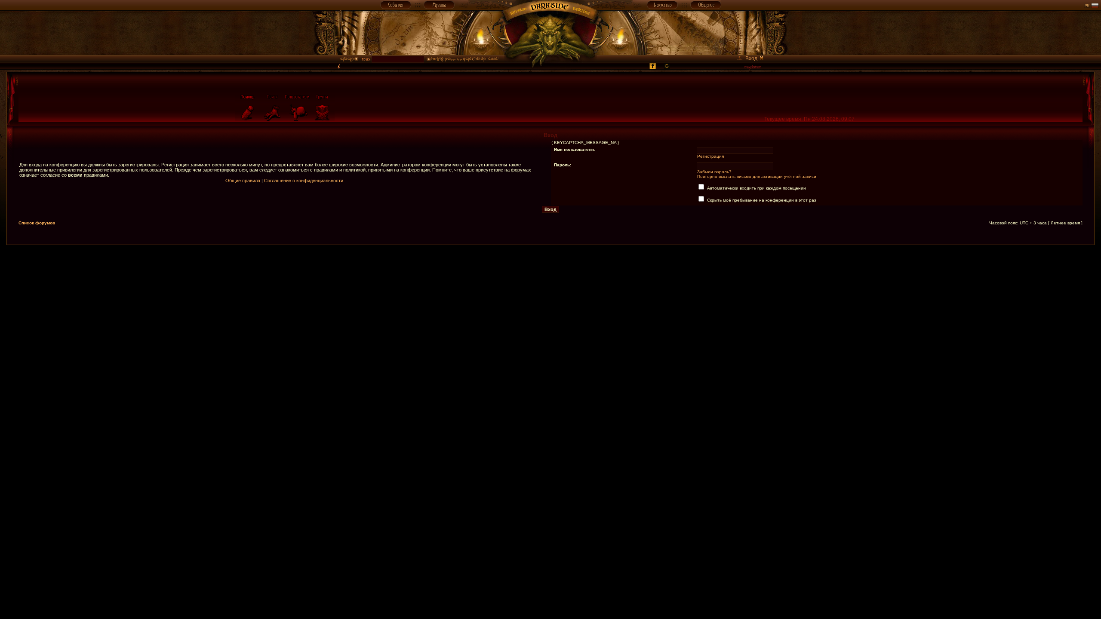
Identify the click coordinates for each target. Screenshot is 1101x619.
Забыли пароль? (714, 171)
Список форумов (36, 223)
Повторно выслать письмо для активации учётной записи (756, 176)
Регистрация (710, 156)
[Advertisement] (550, 264)
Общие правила (242, 180)
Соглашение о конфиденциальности (303, 180)
